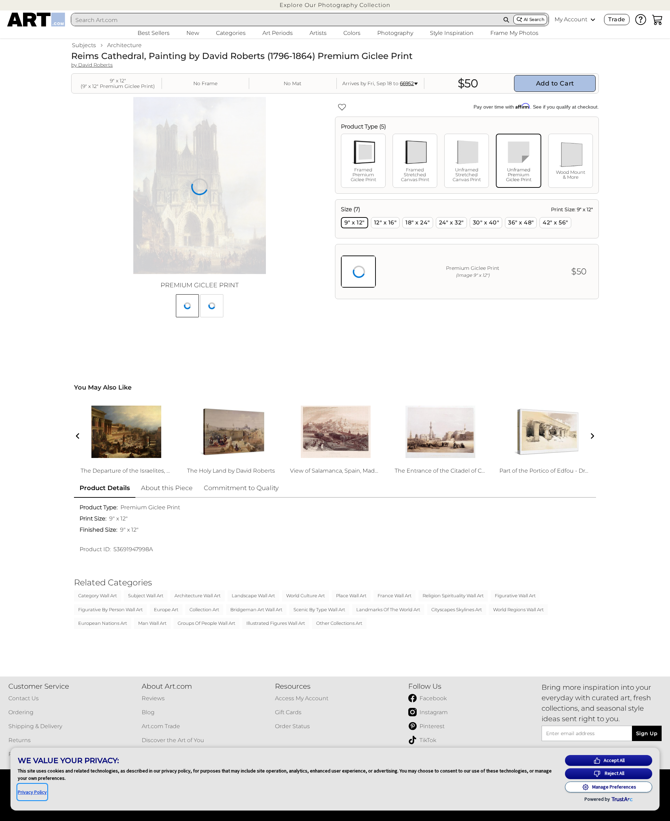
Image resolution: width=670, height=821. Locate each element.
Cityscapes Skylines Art (456, 609)
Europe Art (166, 609)
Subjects (84, 45)
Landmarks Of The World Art (388, 609)
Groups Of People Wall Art (206, 623)
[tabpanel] (467, 249)
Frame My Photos (514, 33)
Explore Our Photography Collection (335, 5)
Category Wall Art (97, 595)
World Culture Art (305, 595)
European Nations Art (102, 623)
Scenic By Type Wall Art (319, 609)
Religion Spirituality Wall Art (453, 595)
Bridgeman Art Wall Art (256, 609)
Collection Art (204, 609)
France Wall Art (394, 595)
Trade (616, 19)
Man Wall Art (152, 623)
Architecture (124, 45)
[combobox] (285, 20)
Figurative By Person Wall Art (110, 609)
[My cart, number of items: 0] (657, 19)
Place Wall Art (351, 595)
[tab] (363, 161)
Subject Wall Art (145, 595)
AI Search (534, 19)
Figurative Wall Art (515, 595)
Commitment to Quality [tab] (241, 488)
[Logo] (36, 20)
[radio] (354, 222)
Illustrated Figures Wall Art (275, 623)
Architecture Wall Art (197, 595)
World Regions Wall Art (518, 609)
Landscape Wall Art (253, 595)
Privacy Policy (32, 792)
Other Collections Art (339, 623)
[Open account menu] (592, 19)
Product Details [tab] (105, 488)
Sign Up (646, 733)
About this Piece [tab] (167, 488)
